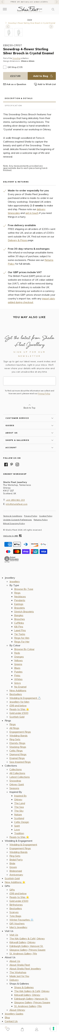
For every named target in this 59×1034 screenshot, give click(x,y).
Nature (18, 814)
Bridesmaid (15, 870)
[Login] (36, 1029)
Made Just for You (19, 976)
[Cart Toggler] (22, 1029)
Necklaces (20, 596)
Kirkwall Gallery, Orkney (22, 942)
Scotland (19, 818)
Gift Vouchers (17, 923)
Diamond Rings (17, 754)
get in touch (32, 213)
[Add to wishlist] (8, 1029)
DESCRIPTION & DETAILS (19, 98)
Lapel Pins (20, 630)
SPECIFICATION (13, 105)
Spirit (17, 825)
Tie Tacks (19, 634)
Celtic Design (21, 822)
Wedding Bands (18, 735)
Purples (18, 671)
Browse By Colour (24, 649)
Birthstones (16, 904)
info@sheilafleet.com (16, 504)
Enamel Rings (17, 758)
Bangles (18, 615)
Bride (12, 863)
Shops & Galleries (24, 987)
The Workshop (17, 972)
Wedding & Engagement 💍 (25, 698)
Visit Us (13, 934)
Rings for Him (21, 637)
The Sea (19, 807)
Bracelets (19, 607)
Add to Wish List (47, 84)
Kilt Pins (18, 626)
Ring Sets (14, 739)
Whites (18, 679)
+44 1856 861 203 (15, 500)
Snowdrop (16, 58)
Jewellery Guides (14, 1013)
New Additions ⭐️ (15, 882)
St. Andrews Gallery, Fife (23, 953)
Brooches (19, 619)
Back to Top (29, 408)
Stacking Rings (17, 746)
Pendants (19, 600)
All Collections (17, 773)
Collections (15, 769)
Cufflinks (19, 622)
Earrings (18, 604)
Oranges (19, 656)
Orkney (18, 799)
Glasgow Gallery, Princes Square (27, 949)
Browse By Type (23, 589)
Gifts (12, 889)
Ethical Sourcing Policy (14, 523)
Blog (7, 1017)
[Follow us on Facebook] (6, 464)
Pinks (17, 675)
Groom (13, 867)
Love (17, 829)
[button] (53, 9)
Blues (17, 667)
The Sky (19, 810)
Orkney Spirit (16, 784)
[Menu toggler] (4, 9)
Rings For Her (21, 641)
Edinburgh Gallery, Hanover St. (26, 946)
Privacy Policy (44, 393)
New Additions (17, 690)
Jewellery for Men (19, 701)
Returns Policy (41, 519)
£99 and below (18, 705)
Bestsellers (15, 694)
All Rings (14, 728)
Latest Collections (19, 776)
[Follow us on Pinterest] (11, 464)
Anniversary (16, 874)
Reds (17, 652)
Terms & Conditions (12, 516)
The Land (19, 803)
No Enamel (20, 686)
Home (29, 19)
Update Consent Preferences (17, 519)
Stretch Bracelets (24, 611)
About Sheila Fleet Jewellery (25, 968)
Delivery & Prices (17, 240)
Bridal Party (16, 859)
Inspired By (20, 795)
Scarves (14, 912)
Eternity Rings (17, 743)
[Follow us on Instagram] (17, 464)
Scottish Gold (16, 716)
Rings (17, 592)
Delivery (14, 979)
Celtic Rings (16, 750)
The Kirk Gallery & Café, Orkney (27, 938)
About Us (14, 961)
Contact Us (11, 1021)
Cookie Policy (45, 516)
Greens (18, 664)
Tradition (19, 833)
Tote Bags (15, 915)
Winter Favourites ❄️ (21, 919)
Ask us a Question (16, 84)
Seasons (14, 788)
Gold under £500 (18, 713)
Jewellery (14, 581)
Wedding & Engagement (23, 844)
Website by (10, 536)
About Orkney (17, 1009)
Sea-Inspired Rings (20, 761)
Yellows (18, 660)
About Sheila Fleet (19, 964)
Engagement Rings (20, 731)
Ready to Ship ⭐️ (19, 709)
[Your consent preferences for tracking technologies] (53, 1028)
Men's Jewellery (18, 927)
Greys (17, 682)
